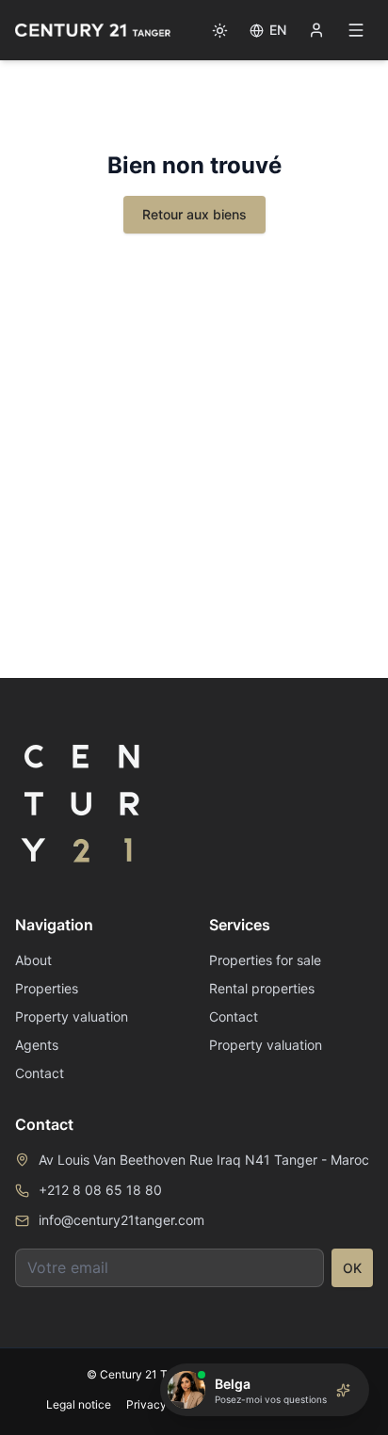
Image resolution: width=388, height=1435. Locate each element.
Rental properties (262, 988)
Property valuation (71, 1016)
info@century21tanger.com (121, 1220)
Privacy (146, 1404)
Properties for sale (265, 960)
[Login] (316, 30)
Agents (36, 1045)
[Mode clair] (219, 30)
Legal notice (78, 1404)
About (33, 960)
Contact (39, 1073)
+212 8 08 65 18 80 (100, 1190)
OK (352, 1268)
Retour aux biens (194, 214)
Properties (46, 988)
